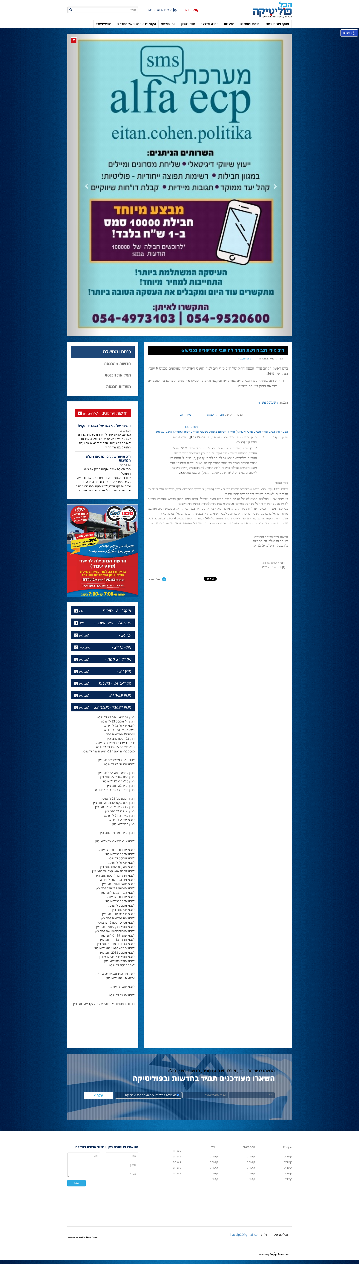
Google (287, 1116)
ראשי (281, 371)
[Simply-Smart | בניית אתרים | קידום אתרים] (82, 1202)
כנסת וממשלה (266, 371)
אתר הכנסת (249, 1116)
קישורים (214, 1148)
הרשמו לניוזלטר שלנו (160, 10)
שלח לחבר (154, 591)
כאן (81, 580)
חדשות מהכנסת (246, 371)
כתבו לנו (189, 10)
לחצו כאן (84, 605)
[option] (103, 441)
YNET (214, 1116)
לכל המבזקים (91, 426)
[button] (84, 191)
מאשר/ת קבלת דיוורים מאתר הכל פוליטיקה (151, 1064)
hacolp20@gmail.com (245, 1204)
